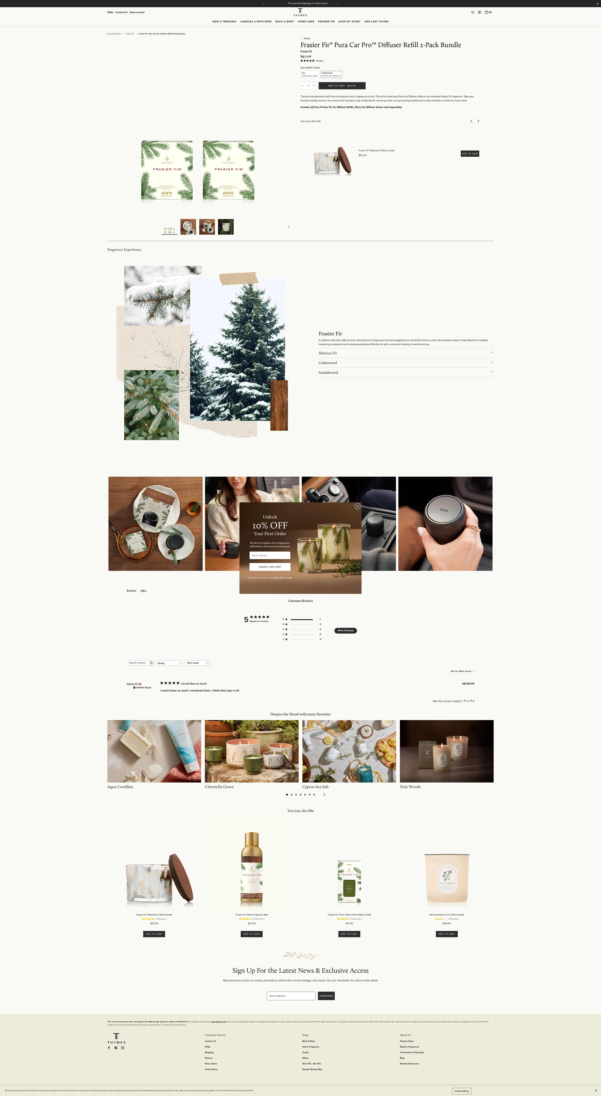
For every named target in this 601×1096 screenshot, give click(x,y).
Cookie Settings (462, 1091)
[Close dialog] (357, 506)
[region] (300, 1091)
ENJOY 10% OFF (270, 566)
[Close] (596, 1090)
